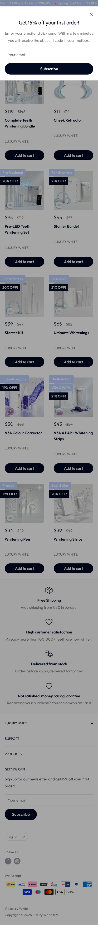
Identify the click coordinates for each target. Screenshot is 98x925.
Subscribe (49, 68)
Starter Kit (14, 332)
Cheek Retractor (68, 120)
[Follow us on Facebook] (8, 861)
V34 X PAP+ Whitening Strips (73, 435)
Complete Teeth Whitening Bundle (20, 123)
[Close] (91, 13)
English (12, 837)
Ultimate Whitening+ (71, 332)
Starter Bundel (66, 226)
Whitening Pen (17, 539)
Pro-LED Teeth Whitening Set (17, 229)
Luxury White (17, 141)
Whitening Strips (68, 539)
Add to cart (24, 155)
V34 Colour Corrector (23, 432)
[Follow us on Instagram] (17, 861)
